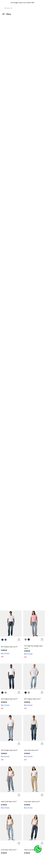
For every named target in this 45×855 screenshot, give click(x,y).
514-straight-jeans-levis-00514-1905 (22, 2)
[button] (18, 639)
